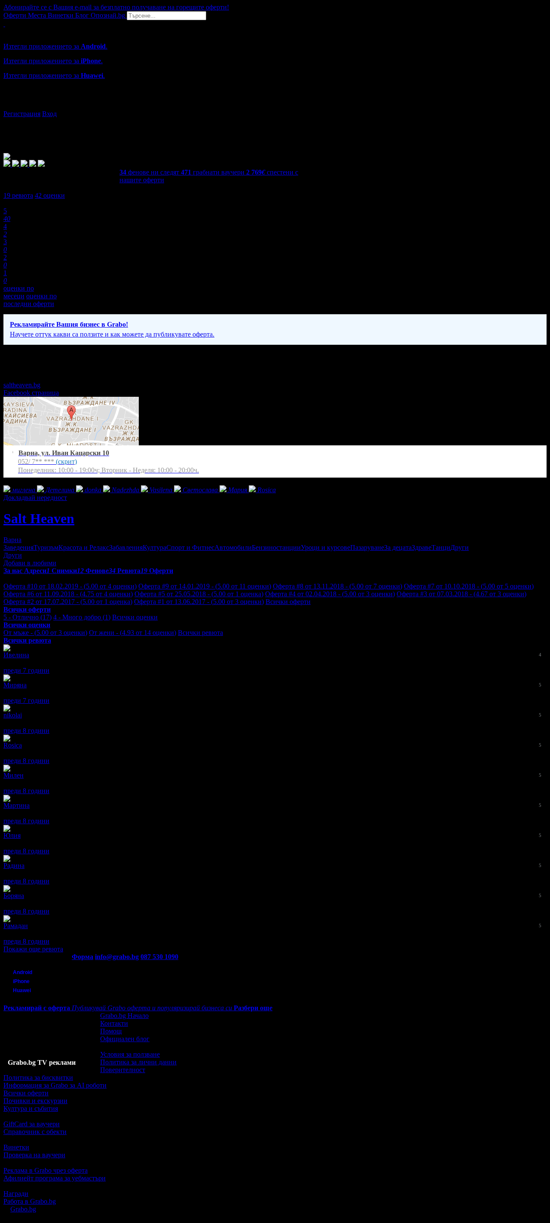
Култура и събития (30, 1108)
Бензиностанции (276, 547)
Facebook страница (31, 392)
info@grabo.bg (117, 956)
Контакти (114, 1023)
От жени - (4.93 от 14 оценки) (132, 632)
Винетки (16, 1147)
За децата (398, 547)
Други (459, 547)
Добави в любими (29, 563)
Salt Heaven (38, 518)
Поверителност (122, 1069)
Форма (82, 956)
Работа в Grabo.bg (29, 1201)
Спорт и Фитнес (190, 547)
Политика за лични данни (138, 1062)
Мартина (16, 805)
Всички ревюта (200, 632)
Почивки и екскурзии (35, 1100)
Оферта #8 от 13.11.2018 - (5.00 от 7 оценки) (337, 586)
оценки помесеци (18, 292)
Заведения (18, 547)
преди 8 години (26, 730)
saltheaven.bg (21, 385)
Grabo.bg (23, 1209)
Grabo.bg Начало (124, 1015)
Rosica (12, 745)
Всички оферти (288, 601)
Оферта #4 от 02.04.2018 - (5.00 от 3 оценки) (330, 594)
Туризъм (46, 547)
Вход (49, 113)
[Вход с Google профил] (275, 105)
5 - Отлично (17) (27, 617)
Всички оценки (135, 617)
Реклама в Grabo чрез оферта (45, 1170)
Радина (13, 865)
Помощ (111, 1031)
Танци (440, 547)
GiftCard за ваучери (31, 1124)
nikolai (12, 715)
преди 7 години (26, 670)
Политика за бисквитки (38, 1077)
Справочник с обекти (35, 1131)
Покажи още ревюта (33, 949)
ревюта (18, 195)
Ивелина (16, 655)
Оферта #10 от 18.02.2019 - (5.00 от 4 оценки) (70, 586)
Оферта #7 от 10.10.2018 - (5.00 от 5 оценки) (469, 586)
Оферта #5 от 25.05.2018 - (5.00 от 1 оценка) (198, 594)
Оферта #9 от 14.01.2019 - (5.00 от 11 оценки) (204, 586)
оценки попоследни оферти (30, 299)
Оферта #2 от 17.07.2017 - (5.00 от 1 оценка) (67, 601)
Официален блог (125, 1038)
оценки (50, 195)
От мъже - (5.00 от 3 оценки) (45, 632)
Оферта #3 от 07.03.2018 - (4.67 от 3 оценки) (461, 594)
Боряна (13, 895)
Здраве (421, 547)
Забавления (126, 547)
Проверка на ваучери (34, 1155)
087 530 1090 (159, 956)
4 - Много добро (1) (81, 617)
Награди (15, 1193)
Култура (154, 547)
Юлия (12, 835)
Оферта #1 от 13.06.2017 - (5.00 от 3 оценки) (199, 601)
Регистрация (21, 113)
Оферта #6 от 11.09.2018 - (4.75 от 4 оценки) (68, 594)
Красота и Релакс (83, 547)
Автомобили (233, 547)
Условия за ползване (130, 1054)
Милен (13, 775)
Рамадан (15, 925)
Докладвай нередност (35, 497)
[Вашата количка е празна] (4, 24)
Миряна (15, 685)
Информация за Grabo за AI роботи (55, 1085)
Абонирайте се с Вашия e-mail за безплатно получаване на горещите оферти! (116, 7)
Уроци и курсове (325, 547)
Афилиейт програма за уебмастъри (54, 1178)
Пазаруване (367, 547)
